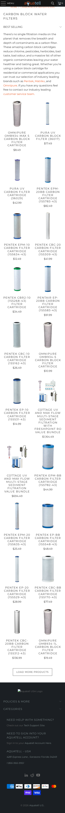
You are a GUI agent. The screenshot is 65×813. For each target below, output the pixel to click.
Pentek (29, 81)
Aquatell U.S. (36, 805)
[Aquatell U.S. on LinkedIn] (26, 775)
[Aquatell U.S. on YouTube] (38, 775)
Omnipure (10, 85)
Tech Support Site (34, 725)
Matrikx (40, 81)
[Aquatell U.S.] (32, 3)
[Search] (53, 3)
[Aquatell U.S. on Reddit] (32, 775)
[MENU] (2, 3)
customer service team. (19, 94)
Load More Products (32, 671)
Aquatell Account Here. (38, 743)
